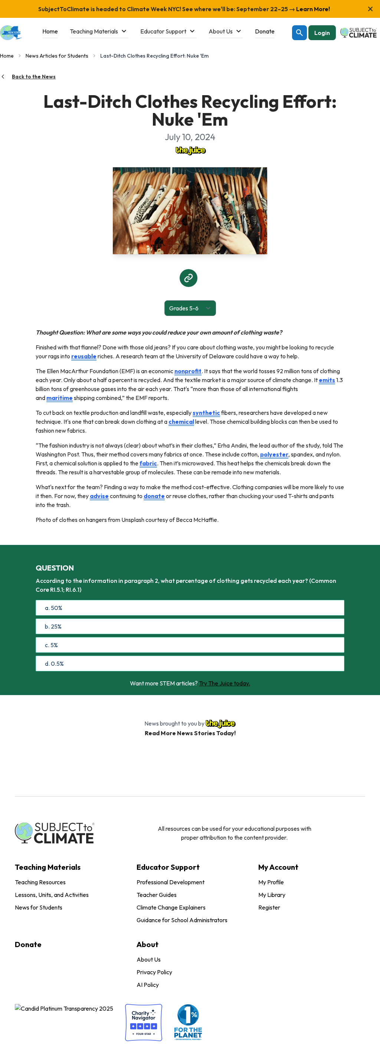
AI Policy (148, 984)
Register (269, 907)
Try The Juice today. (224, 683)
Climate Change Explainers (171, 907)
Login (322, 32)
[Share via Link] (188, 278)
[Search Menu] (299, 32)
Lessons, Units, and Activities (52, 894)
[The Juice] (190, 150)
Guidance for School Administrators (182, 920)
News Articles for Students (57, 55)
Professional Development (170, 882)
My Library (271, 894)
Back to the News (34, 76)
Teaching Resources (40, 882)
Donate (28, 944)
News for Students (38, 907)
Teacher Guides (157, 894)
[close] (370, 9)
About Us (149, 959)
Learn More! (312, 9)
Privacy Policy (154, 972)
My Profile (271, 882)
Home (7, 55)
